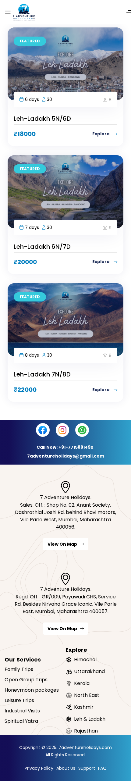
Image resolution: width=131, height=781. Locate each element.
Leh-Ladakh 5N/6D (42, 118)
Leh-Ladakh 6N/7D (42, 246)
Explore (101, 134)
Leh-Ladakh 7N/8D (42, 374)
